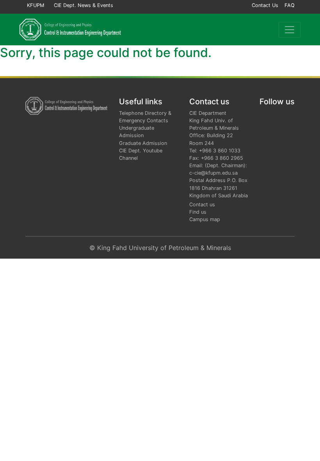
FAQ (289, 5)
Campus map (204, 219)
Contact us (202, 204)
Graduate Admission (143, 143)
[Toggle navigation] (289, 30)
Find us (197, 212)
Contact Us (265, 5)
